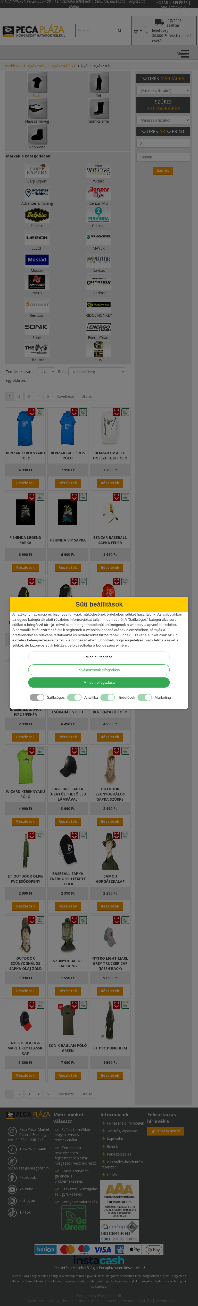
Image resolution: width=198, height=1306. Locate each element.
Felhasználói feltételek (125, 1123)
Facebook (27, 1177)
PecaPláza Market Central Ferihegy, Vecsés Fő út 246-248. (29, 1134)
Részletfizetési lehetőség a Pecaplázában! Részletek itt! (99, 1267)
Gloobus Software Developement (89, 1300)
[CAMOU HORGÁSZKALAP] (110, 850)
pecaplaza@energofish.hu (29, 1168)
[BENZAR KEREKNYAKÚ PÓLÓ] (25, 427)
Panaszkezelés (119, 1154)
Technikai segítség (136, 1300)
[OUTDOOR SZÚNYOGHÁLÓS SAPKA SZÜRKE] (110, 765)
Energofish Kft (109, 1295)
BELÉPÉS (179, 2)
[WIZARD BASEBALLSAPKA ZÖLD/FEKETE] (67, 596)
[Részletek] (99, 1259)
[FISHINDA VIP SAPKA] (67, 511)
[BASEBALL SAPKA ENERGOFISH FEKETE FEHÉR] (67, 850)
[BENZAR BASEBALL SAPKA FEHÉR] (110, 511)
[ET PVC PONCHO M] (110, 1019)
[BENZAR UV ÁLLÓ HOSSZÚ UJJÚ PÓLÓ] (110, 427)
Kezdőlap (11, 65)
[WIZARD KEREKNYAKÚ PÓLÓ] (25, 765)
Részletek (25, 482)
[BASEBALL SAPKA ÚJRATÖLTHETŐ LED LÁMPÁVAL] (67, 765)
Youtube (26, 1189)
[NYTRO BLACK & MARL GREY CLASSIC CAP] (25, 1019)
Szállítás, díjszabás (122, 1130)
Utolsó (87, 396)
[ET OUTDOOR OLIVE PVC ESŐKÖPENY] (25, 850)
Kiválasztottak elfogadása (99, 670)
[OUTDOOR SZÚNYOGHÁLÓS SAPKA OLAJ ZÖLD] (25, 935)
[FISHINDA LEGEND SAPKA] (25, 511)
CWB (50, 1300)
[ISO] (119, 1229)
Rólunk (112, 1146)
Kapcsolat (115, 1138)
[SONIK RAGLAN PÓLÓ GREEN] (67, 1019)
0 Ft (146, 30)
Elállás (74, 6)
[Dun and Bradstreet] (119, 1198)
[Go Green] (71, 1217)
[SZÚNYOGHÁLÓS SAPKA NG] (67, 935)
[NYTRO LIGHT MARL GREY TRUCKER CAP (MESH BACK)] (110, 935)
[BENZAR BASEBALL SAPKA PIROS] (110, 596)
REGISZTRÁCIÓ (173, 7)
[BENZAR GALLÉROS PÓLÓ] (67, 427)
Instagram (27, 1200)
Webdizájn (164, 1300)
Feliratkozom (167, 1130)
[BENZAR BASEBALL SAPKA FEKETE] (25, 596)
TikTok (25, 1212)
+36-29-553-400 (32, 1149)
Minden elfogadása (99, 682)
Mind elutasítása (99, 657)
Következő (65, 396)
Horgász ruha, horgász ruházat (50, 65)
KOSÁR (162, 2)
